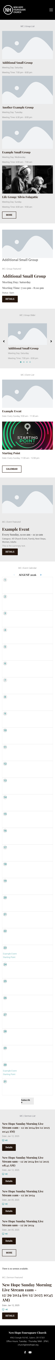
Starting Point (11, 453)
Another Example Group (18, 107)
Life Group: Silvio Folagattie (20, 197)
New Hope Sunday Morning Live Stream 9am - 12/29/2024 (22, 1223)
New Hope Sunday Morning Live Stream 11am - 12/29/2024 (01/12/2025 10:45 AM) (26, 1127)
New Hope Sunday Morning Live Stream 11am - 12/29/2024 (22, 1193)
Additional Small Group (17, 62)
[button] (51, 10)
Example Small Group (16, 152)
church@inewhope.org (28, 1345)
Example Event (11, 411)
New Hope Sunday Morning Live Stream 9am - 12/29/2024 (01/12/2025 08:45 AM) (25, 1161)
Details (9, 1147)
